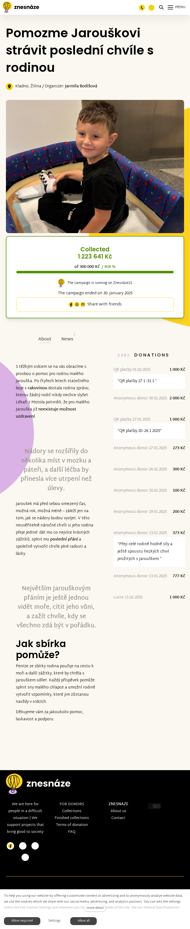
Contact (118, 818)
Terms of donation (72, 825)
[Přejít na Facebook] (10, 846)
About (44, 339)
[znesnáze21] (20, 7)
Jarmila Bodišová (81, 86)
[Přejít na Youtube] (35, 846)
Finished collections (72, 818)
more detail (95, 908)
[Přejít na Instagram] (22, 846)
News (67, 339)
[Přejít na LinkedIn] (25, 857)
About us (118, 811)
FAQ (71, 832)
